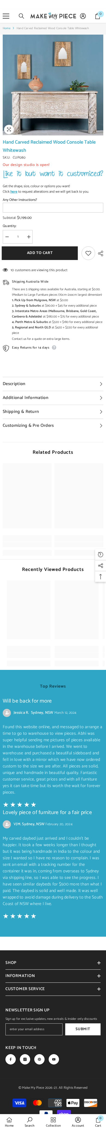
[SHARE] (99, 253)
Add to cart (41, 253)
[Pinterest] (39, 1059)
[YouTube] (54, 1059)
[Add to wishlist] (88, 253)
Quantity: (9, 226)
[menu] (6, 16)
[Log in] (82, 16)
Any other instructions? (20, 200)
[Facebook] (10, 1059)
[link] (27, 544)
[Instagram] (25, 1059)
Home (6, 28)
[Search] (21, 16)
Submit (83, 1029)
